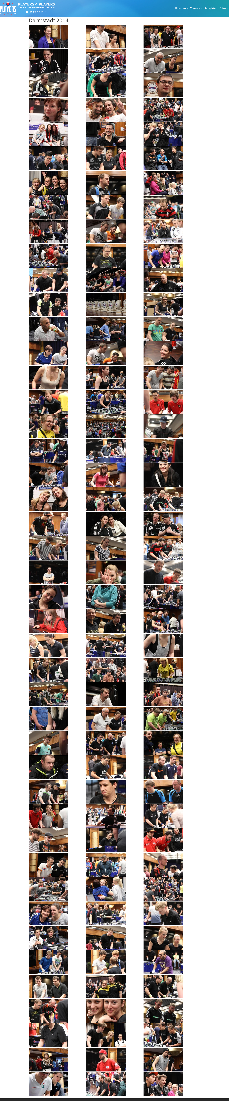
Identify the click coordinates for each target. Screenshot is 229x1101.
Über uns (180, 8)
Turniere (195, 8)
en (38, 11)
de (42, 11)
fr (46, 11)
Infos (223, 8)
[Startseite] (8, 8)
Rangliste (210, 8)
